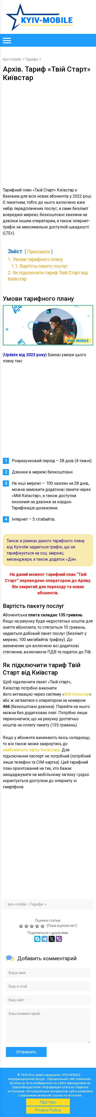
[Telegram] (44, 939)
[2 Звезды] (27, 926)
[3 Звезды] (32, 926)
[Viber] (59, 939)
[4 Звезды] (37, 926)
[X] (52, 939)
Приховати (38, 251)
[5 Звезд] (43, 926)
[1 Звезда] (21, 926)
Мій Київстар (76, 694)
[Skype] (37, 939)
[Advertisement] (48, 132)
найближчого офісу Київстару (31, 749)
